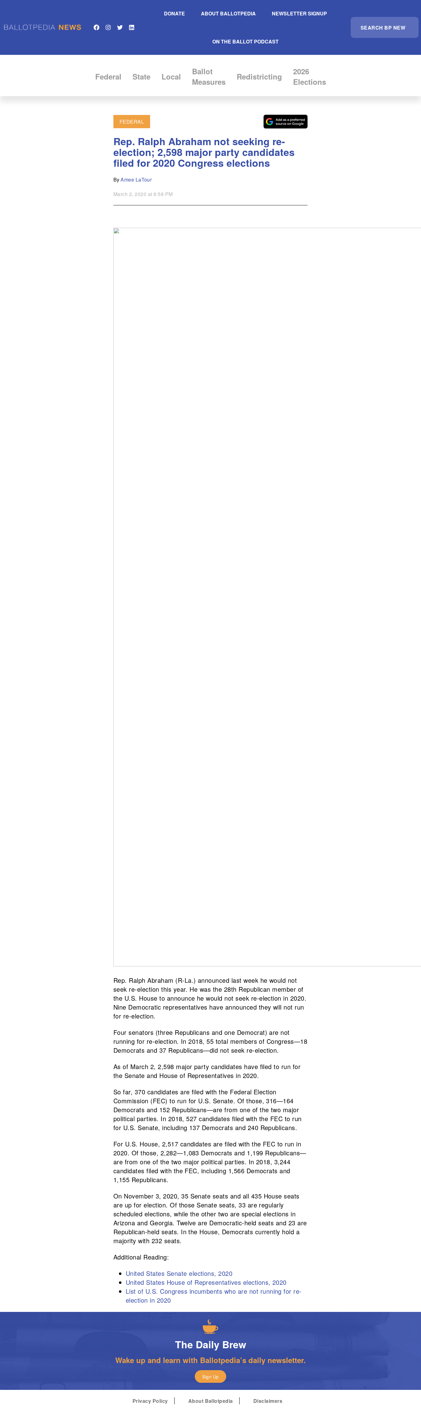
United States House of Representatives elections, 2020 (206, 1282)
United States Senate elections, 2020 (179, 1273)
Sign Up (210, 1377)
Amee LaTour (136, 179)
